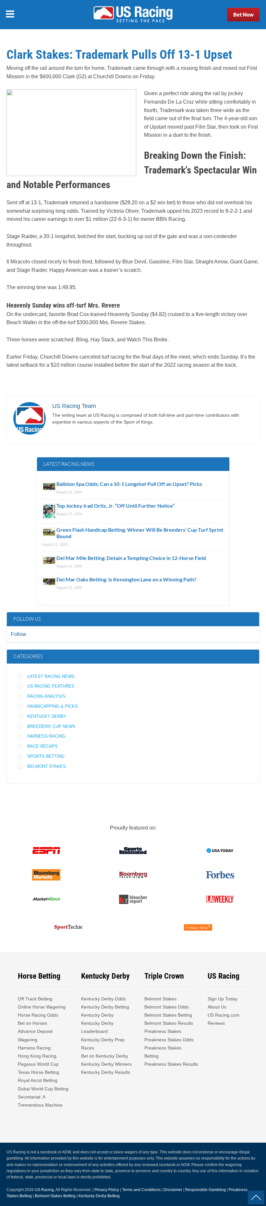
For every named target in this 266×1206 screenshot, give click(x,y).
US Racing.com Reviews (223, 1019)
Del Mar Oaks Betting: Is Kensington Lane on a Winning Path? (126, 579)
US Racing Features (50, 686)
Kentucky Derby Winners (106, 1064)
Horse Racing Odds (38, 1015)
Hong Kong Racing (37, 1056)
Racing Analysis (46, 696)
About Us (217, 1006)
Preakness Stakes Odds (169, 1039)
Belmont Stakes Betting (168, 1015)
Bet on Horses (32, 1023)
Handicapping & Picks (52, 706)
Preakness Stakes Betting (162, 1052)
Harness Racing (46, 736)
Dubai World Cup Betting (43, 1088)
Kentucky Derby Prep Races (103, 1043)
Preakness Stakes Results (171, 1064)
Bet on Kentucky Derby (104, 1056)
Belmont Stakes (46, 766)
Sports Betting (46, 756)
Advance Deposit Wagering (35, 1035)
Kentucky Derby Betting (105, 1006)
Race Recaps (42, 746)
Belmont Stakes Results (168, 1023)
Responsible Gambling (205, 1189)
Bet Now (243, 14)
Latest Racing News (51, 676)
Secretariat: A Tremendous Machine (40, 1101)
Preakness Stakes (162, 1031)
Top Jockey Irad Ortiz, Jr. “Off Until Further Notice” (115, 505)
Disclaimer (172, 1189)
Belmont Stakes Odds (166, 1006)
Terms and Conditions (141, 1189)
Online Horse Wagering (42, 1006)
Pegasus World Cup (38, 1064)
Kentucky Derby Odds (103, 998)
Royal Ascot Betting (37, 1080)
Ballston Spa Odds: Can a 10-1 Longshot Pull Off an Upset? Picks (129, 484)
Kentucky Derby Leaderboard (97, 1027)
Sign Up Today (222, 998)
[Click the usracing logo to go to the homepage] (133, 14)
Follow (18, 634)
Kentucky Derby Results (105, 1072)
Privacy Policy (106, 1189)
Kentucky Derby (46, 716)
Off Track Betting (35, 998)
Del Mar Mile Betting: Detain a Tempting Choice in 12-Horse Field (131, 558)
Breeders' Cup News (51, 726)
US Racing (44, 1189)
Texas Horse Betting (38, 1072)
